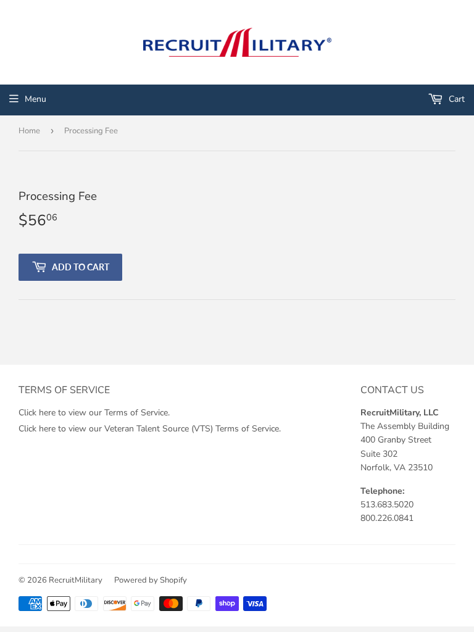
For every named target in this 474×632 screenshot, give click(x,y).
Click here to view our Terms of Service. (94, 412)
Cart (455, 99)
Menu (35, 99)
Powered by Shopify (150, 580)
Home (29, 130)
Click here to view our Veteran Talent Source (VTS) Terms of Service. (150, 428)
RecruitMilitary (75, 580)
